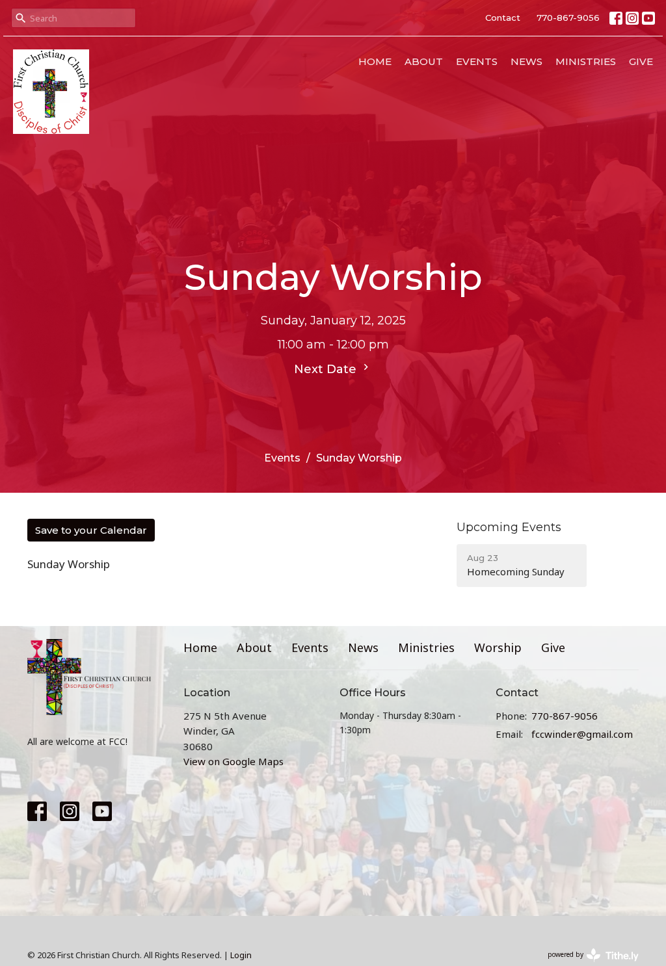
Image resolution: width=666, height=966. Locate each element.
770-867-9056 (568, 17)
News (526, 61)
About (424, 61)
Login (241, 955)
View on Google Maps (233, 761)
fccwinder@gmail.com (582, 733)
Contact (502, 17)
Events (477, 61)
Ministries (585, 61)
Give (641, 61)
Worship (498, 647)
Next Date (327, 369)
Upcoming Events (509, 527)
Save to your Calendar (91, 530)
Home (375, 61)
